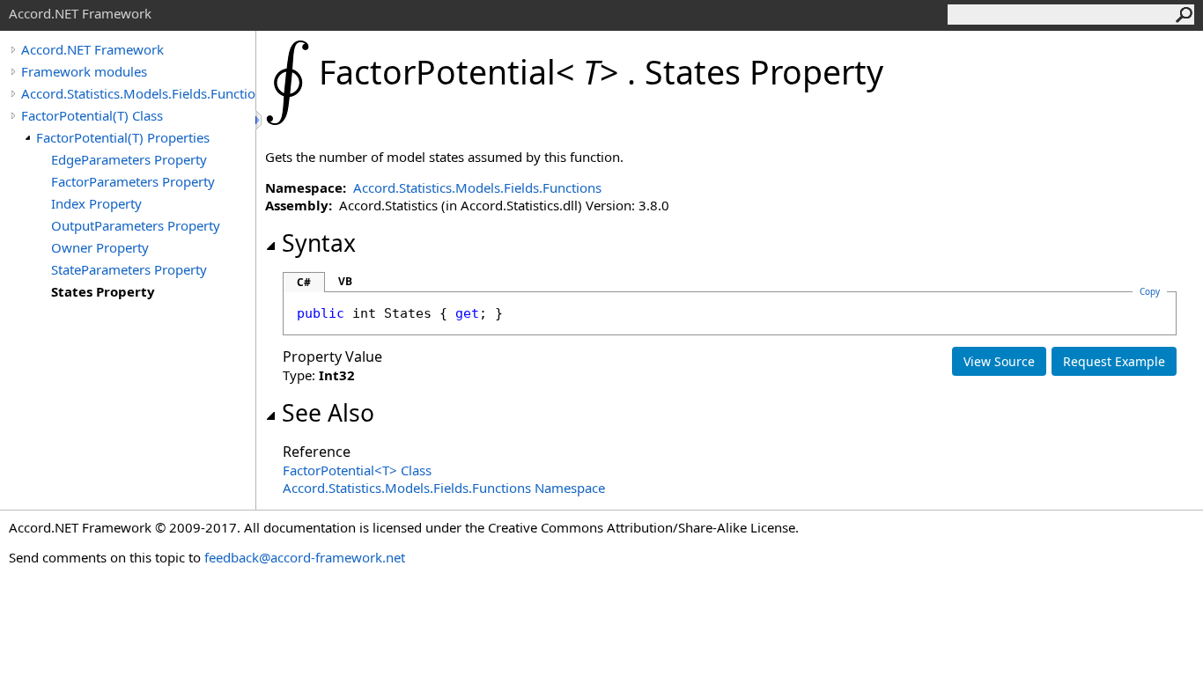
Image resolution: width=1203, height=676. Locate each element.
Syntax (319, 243)
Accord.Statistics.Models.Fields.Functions (138, 93)
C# (304, 282)
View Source (999, 361)
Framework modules (84, 71)
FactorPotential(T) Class (92, 115)
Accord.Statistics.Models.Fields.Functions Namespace (444, 487)
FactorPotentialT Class (357, 470)
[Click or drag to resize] (259, 120)
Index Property (96, 203)
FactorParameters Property (133, 181)
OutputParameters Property (135, 225)
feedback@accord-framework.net (304, 557)
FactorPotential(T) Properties (123, 137)
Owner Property (100, 247)
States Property (103, 291)
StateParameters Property (129, 269)
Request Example (1114, 361)
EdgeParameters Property (129, 159)
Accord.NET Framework (92, 49)
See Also (328, 413)
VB (345, 281)
